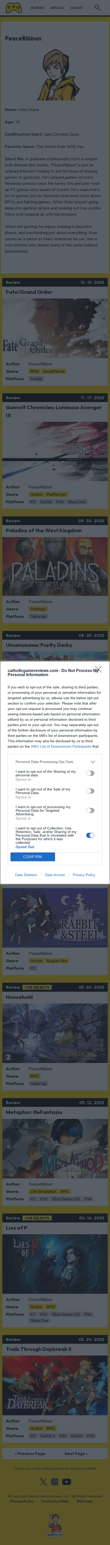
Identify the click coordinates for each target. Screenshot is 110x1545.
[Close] (100, 671)
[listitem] (55, 762)
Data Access (55, 875)
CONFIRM (32, 857)
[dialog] (55, 772)
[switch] (90, 773)
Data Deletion (26, 875)
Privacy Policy (84, 875)
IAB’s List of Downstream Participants (61, 746)
